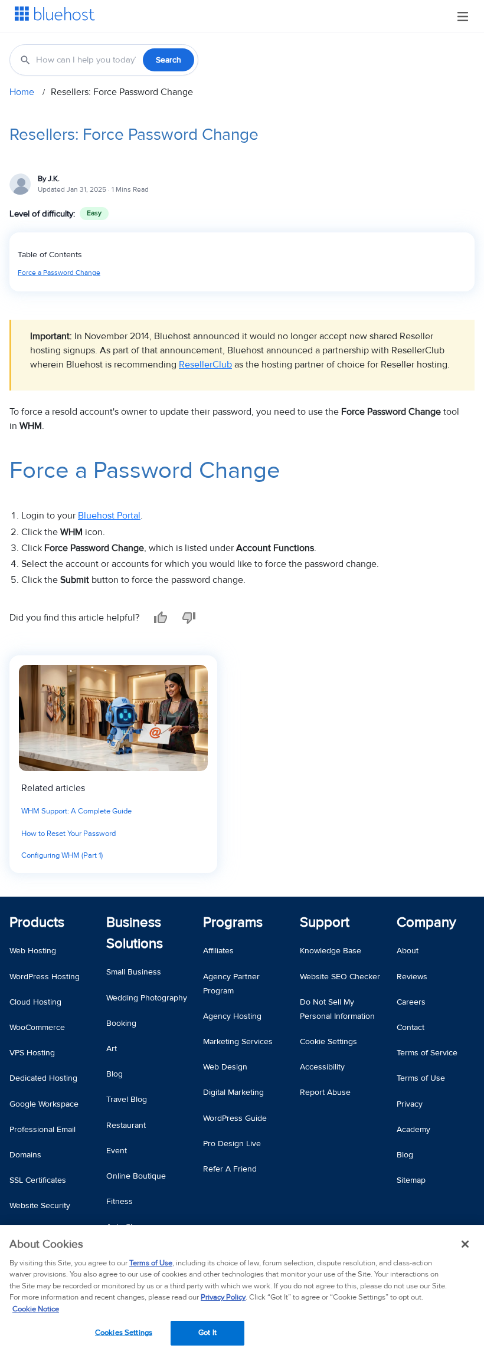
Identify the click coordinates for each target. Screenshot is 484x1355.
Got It (207, 1332)
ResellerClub (205, 364)
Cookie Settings (328, 1041)
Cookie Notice (35, 1309)
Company (426, 922)
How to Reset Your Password (68, 833)
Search (168, 60)
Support (324, 922)
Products (36, 922)
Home (21, 92)
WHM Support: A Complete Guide (76, 811)
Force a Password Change (59, 272)
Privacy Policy (223, 1297)
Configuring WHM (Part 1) (62, 855)
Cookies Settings (123, 1332)
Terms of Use (150, 1263)
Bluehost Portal (109, 515)
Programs (233, 922)
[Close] (465, 1244)
